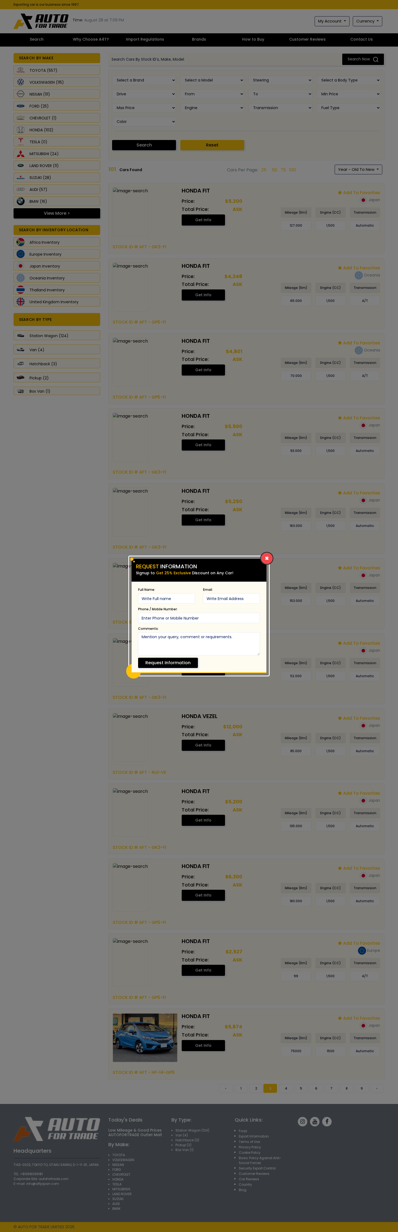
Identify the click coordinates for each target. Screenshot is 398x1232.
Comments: (148, 628)
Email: (208, 589)
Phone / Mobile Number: (158, 609)
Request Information (168, 663)
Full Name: (146, 589)
